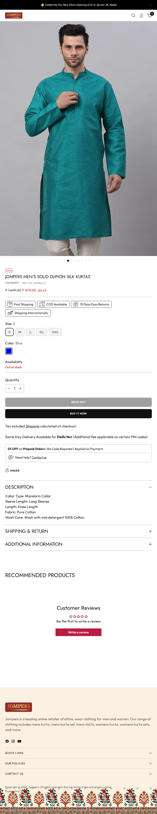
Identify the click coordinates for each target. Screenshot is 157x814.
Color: (13, 343)
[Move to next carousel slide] (151, 584)
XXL (55, 332)
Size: (10, 323)
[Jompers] (13, 15)
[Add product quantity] (20, 388)
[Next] (151, 5)
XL (41, 332)
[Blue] (8, 351)
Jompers (12, 282)
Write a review (78, 632)
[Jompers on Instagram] (13, 742)
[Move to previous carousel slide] (5, 584)
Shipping (32, 426)
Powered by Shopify (17, 791)
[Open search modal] (133, 15)
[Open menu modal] (142, 15)
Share (14, 470)
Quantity (12, 380)
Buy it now (78, 413)
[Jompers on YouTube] (19, 742)
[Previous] (6, 5)
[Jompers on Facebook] (7, 742)
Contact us (39, 457)
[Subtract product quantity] (8, 388)
